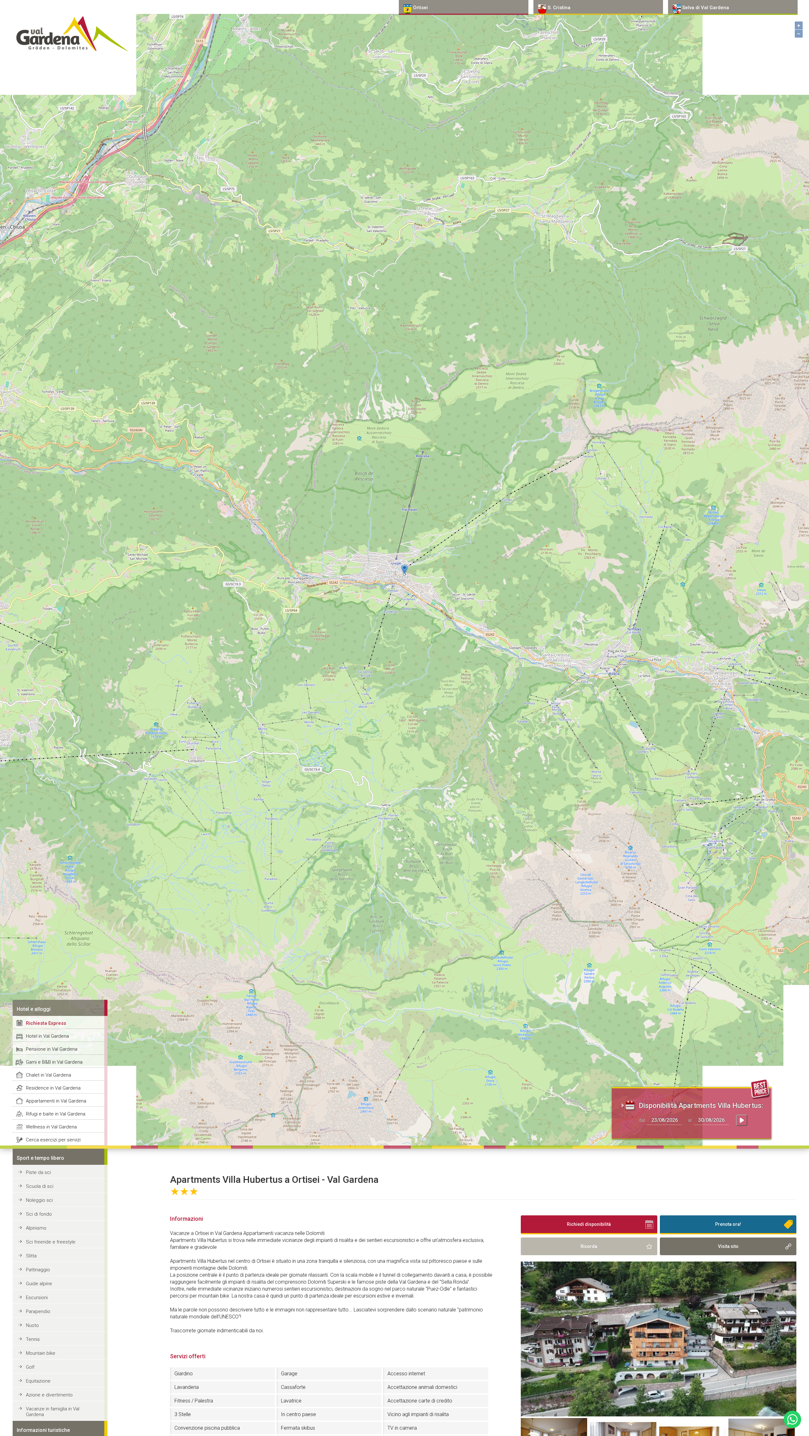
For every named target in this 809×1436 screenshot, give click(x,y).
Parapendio (38, 1311)
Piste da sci (38, 1172)
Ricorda (589, 1246)
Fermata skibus (298, 1428)
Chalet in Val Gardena (48, 1075)
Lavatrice (291, 1401)
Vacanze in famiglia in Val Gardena (52, 1411)
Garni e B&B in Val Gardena (54, 1062)
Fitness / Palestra (193, 1401)
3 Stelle (182, 1414)
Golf (30, 1367)
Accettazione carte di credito (419, 1401)
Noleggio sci (39, 1200)
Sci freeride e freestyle (51, 1242)
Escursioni (37, 1297)
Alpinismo (36, 1228)
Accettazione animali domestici (422, 1387)
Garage (289, 1374)
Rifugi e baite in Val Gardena (55, 1114)
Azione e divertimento (49, 1395)
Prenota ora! (728, 1224)
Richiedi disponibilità (589, 1224)
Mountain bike (40, 1353)
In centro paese (298, 1414)
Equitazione (38, 1381)
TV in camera (402, 1428)
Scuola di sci (39, 1186)
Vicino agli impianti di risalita (418, 1414)
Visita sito (728, 1246)
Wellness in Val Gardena (51, 1127)
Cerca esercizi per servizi (53, 1140)
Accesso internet (406, 1374)
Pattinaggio (38, 1270)
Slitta (31, 1256)
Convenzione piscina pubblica (207, 1428)
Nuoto (32, 1325)
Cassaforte (293, 1387)
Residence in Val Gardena (53, 1088)
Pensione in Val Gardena (51, 1049)
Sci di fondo (39, 1214)
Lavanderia (186, 1387)
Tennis (33, 1339)
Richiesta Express (46, 1023)
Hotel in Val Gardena (47, 1036)
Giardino (183, 1374)
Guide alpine (39, 1283)
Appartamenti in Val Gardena (56, 1101)
